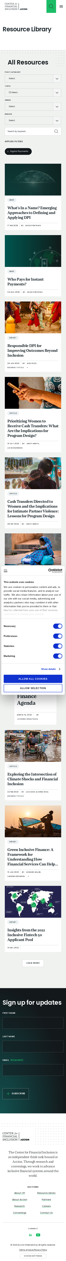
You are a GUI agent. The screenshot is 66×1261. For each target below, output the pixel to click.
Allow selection (33, 688)
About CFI (19, 1193)
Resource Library (46, 1193)
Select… (12, 79)
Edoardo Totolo (15, 368)
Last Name (9, 1037)
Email (13, 1060)
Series (8, 100)
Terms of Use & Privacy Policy (33, 1250)
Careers (46, 1206)
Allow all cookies (32, 678)
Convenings (19, 1213)
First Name (9, 1013)
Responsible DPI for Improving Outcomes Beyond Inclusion (32, 351)
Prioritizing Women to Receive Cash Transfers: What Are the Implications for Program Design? (32, 429)
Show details (48, 669)
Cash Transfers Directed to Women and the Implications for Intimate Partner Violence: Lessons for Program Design (33, 509)
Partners (46, 1200)
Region (8, 114)
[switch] (57, 636)
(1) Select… (13, 93)
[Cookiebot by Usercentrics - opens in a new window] (48, 571)
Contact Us (46, 1213)
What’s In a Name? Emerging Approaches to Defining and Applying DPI (32, 213)
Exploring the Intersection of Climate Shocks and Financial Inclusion (32, 779)
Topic (8, 86)
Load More (33, 963)
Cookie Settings (33, 1256)
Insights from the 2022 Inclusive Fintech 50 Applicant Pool (26, 935)
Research (19, 1206)
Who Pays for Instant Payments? (25, 282)
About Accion (19, 1200)
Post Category (13, 72)
